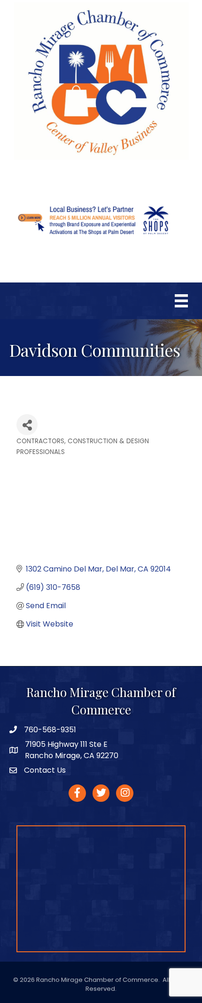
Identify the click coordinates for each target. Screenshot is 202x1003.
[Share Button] (27, 424)
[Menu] (181, 300)
